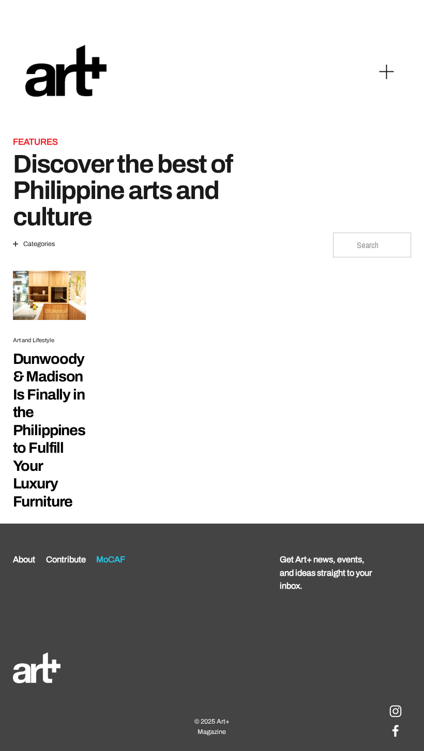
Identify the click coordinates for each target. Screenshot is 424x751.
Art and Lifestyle (34, 340)
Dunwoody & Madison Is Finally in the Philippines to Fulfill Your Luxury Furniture (49, 430)
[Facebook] (395, 731)
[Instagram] (395, 711)
